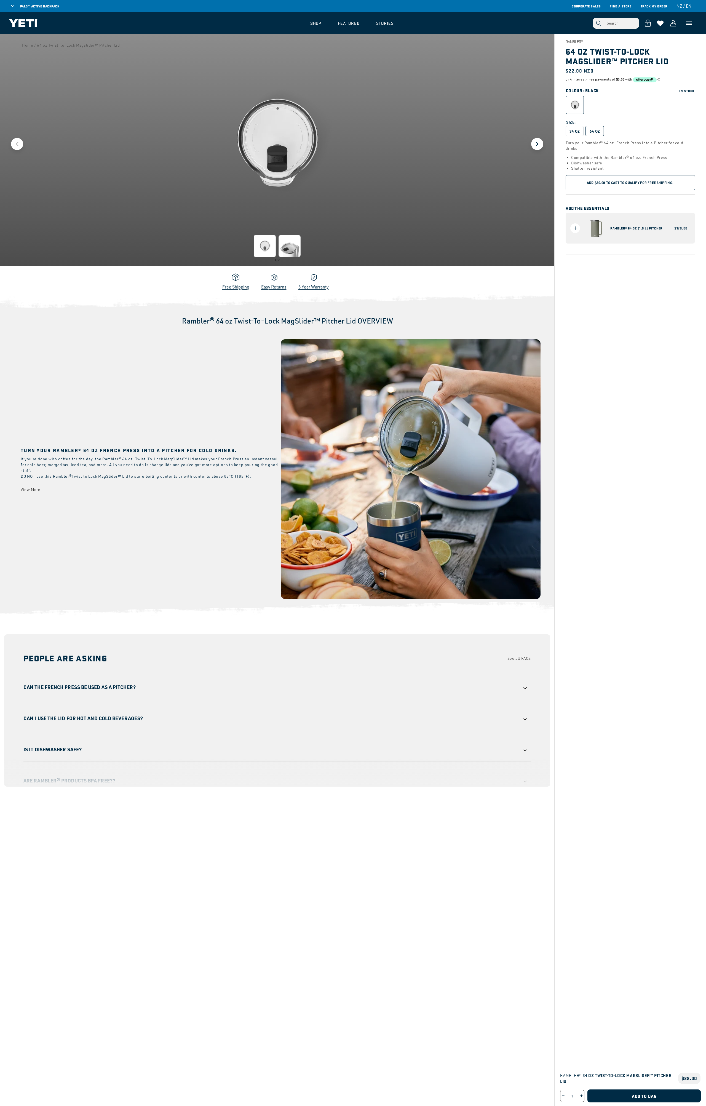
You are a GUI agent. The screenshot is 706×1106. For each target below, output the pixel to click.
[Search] (598, 23)
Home (27, 45)
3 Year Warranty (313, 287)
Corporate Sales (586, 6)
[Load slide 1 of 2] (265, 246)
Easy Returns (274, 287)
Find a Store (620, 6)
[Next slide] (537, 144)
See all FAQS (519, 658)
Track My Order (654, 6)
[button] (316, 23)
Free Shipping (235, 287)
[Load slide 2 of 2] (290, 246)
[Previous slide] (17, 144)
